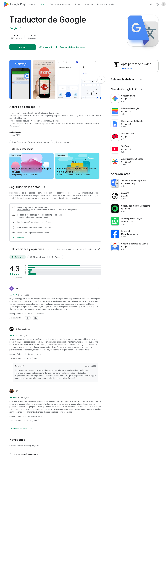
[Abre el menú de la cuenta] (163, 4)
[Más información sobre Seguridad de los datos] (44, 187)
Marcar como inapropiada (23, 454)
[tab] (33, 4)
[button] (20, 79)
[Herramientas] (62, 142)
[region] (61, 36)
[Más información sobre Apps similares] (134, 174)
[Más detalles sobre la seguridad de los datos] (18, 238)
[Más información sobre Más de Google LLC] (141, 89)
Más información (23, 210)
